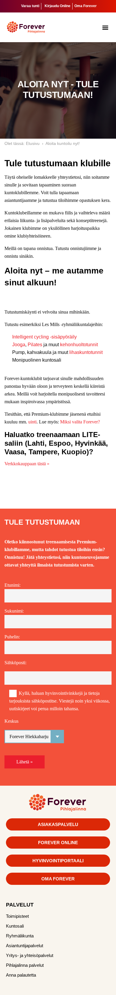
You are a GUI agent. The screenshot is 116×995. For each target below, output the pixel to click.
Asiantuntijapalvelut (24, 945)
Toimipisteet (17, 916)
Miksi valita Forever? (80, 421)
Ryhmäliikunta (20, 935)
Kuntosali (15, 925)
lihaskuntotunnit (86, 352)
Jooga (18, 344)
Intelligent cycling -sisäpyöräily (44, 336)
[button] (105, 27)
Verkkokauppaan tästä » (26, 463)
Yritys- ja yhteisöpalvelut (29, 955)
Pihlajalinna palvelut (25, 965)
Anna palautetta (21, 974)
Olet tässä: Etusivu (22, 143)
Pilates (35, 344)
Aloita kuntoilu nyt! (63, 143)
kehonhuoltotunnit (79, 344)
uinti (32, 421)
